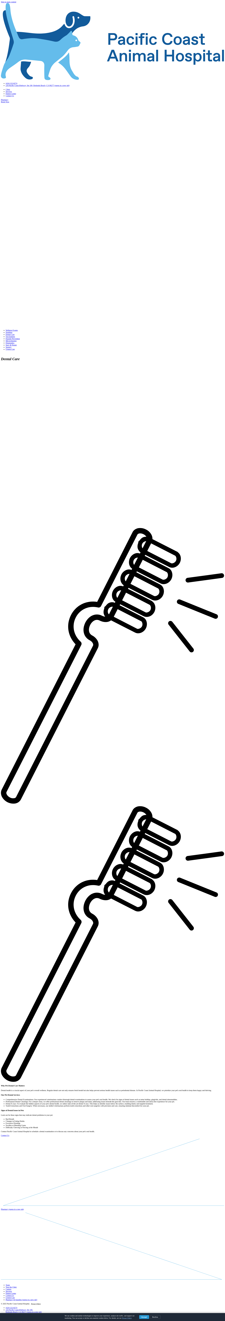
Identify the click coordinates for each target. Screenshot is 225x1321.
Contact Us (10, 96)
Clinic (8, 89)
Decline (155, 1317)
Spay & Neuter (11, 345)
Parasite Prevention (13, 339)
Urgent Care (10, 349)
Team (8, 1285)
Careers (8, 1289)
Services (9, 92)
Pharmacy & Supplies (21, 1300)
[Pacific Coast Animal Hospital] (112, 79)
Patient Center (11, 94)
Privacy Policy (36, 1304)
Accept (144, 1317)
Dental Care (10, 335)
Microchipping (11, 341)
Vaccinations (10, 337)
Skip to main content (8, 2)
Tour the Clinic (11, 1287)
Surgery (8, 347)
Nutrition (9, 332)
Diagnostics (10, 343)
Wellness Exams (12, 330)
